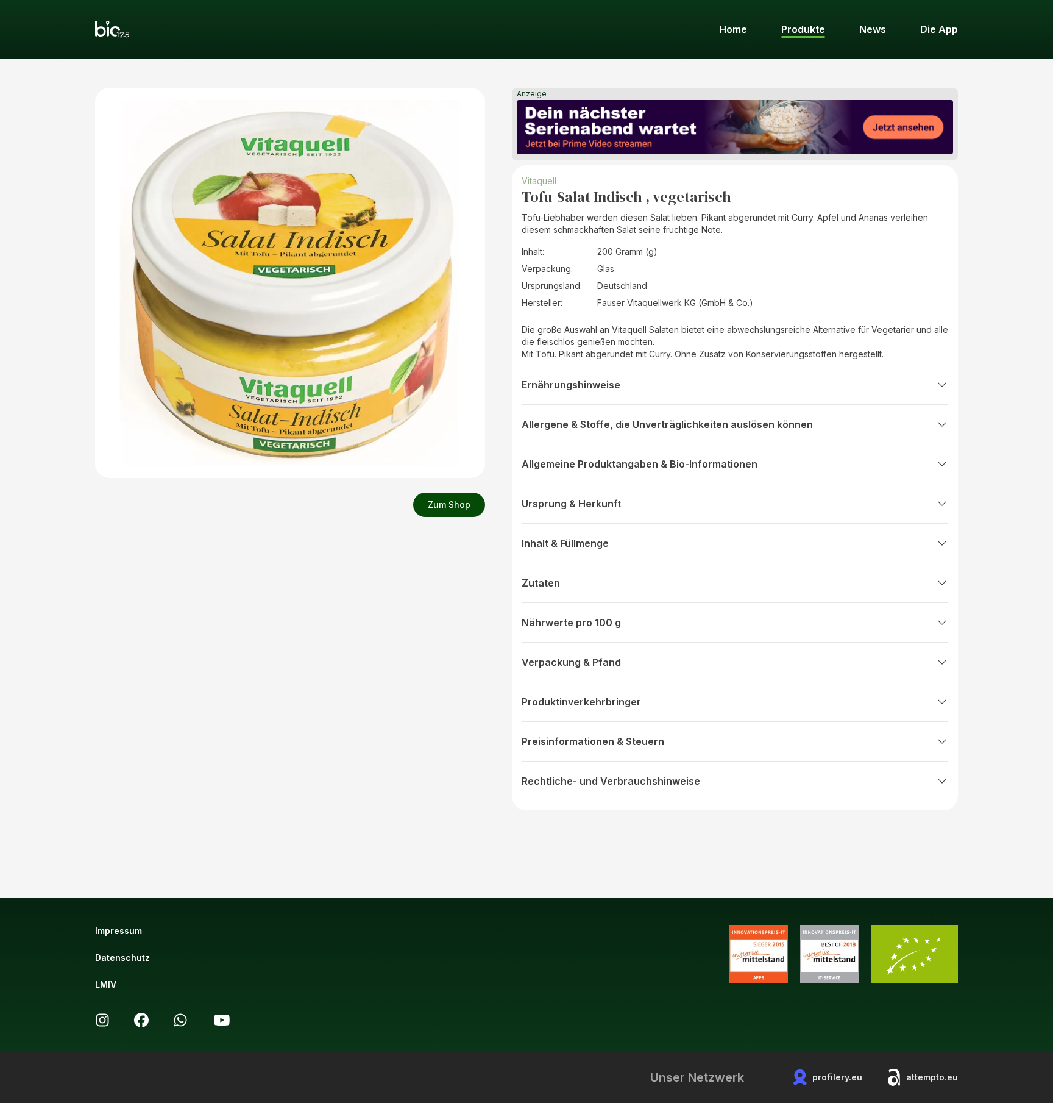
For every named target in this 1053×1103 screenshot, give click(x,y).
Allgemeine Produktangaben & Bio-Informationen (639, 464)
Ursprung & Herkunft (571, 504)
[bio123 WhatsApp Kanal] (180, 1020)
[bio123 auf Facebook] (141, 1020)
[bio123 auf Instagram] (102, 1020)
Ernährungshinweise (571, 385)
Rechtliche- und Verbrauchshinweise (611, 781)
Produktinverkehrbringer (581, 702)
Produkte (803, 29)
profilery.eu (837, 1077)
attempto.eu (932, 1077)
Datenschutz (122, 957)
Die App (939, 29)
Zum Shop (449, 504)
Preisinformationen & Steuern (593, 741)
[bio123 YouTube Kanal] (222, 1020)
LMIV (105, 984)
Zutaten (541, 583)
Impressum (118, 931)
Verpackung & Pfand (571, 662)
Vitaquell (539, 181)
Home (733, 29)
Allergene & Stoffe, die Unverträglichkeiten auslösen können (667, 424)
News (872, 29)
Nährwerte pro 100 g (571, 622)
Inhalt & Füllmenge (565, 543)
